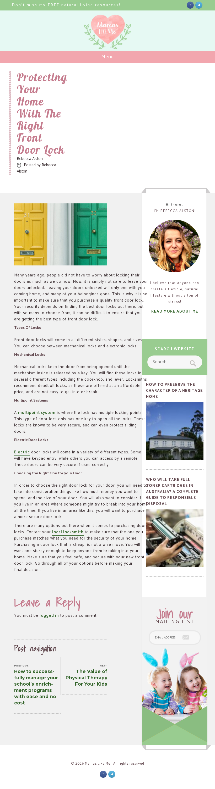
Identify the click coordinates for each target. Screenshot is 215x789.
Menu (107, 57)
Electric (22, 452)
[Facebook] (190, 5)
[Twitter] (199, 5)
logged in (49, 615)
